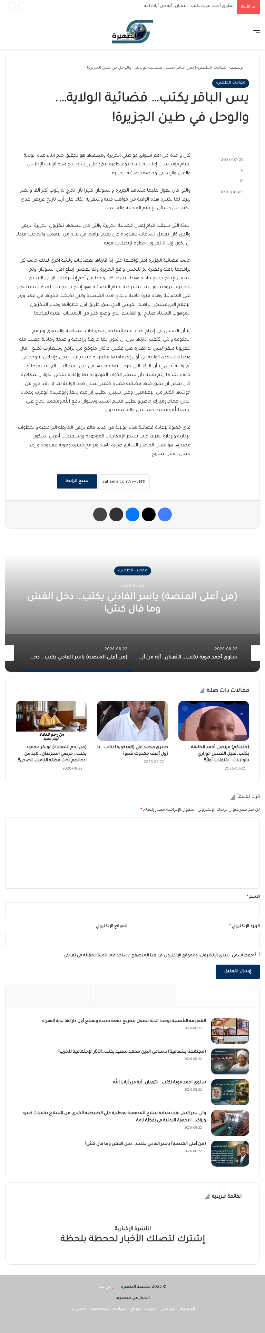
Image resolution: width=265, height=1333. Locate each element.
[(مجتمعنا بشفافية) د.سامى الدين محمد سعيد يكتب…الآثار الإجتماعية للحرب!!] (230, 1061)
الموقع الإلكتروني (111, 926)
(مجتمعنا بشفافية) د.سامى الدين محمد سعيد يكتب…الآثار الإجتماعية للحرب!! (132, 1052)
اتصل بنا (78, 1309)
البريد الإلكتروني (244, 926)
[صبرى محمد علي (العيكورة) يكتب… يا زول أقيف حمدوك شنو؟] (132, 721)
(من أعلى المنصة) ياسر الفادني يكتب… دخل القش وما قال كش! (145, 1144)
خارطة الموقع (143, 1309)
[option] (132, 603)
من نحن (167, 1309)
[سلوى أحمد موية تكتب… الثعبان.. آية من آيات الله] (230, 1092)
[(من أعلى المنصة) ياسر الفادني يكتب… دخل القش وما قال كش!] (230, 1154)
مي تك (105, 1287)
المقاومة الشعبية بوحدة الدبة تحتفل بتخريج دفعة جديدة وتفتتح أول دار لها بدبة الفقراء (124, 1021)
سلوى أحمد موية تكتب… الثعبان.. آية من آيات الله (159, 1082)
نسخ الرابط (77, 481)
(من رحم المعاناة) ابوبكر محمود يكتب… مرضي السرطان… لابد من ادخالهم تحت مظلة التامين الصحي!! (52, 754)
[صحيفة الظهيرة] (132, 31)
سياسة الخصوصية (108, 1309)
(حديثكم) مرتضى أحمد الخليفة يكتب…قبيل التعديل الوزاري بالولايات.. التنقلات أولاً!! (220, 754)
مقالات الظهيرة (211, 68)
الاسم (253, 897)
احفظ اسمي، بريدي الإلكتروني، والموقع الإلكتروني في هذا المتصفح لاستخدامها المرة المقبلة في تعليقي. (158, 956)
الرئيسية (237, 68)
